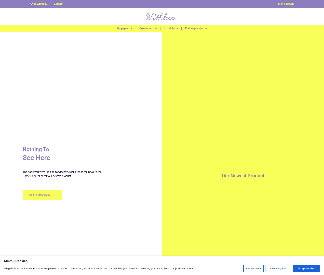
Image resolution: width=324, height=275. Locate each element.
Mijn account (286, 3)
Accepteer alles (306, 268)
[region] (162, 265)
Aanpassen (252, 268)
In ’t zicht (169, 28)
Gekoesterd (146, 28)
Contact (58, 3)
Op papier (123, 28)
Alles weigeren (278, 268)
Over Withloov (38, 3)
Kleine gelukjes (194, 28)
